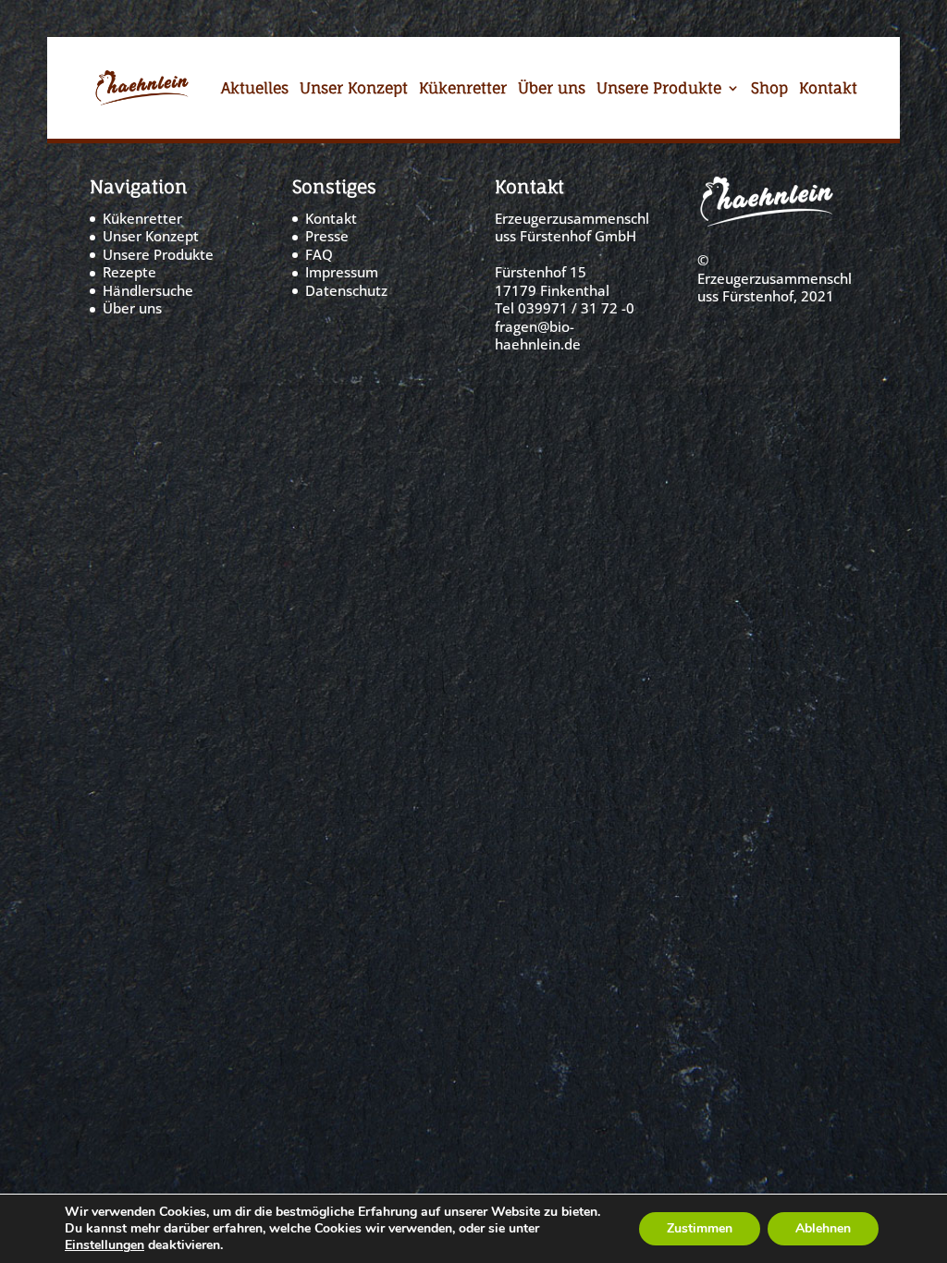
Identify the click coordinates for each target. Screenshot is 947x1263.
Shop (769, 90)
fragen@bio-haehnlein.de (538, 335)
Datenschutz (346, 290)
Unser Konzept (354, 90)
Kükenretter (463, 90)
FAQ (319, 254)
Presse (327, 236)
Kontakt (828, 90)
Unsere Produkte (658, 90)
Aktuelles (255, 90)
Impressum (341, 272)
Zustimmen (699, 1228)
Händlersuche (148, 290)
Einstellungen (104, 1245)
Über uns (551, 90)
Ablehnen (823, 1228)
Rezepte (129, 272)
